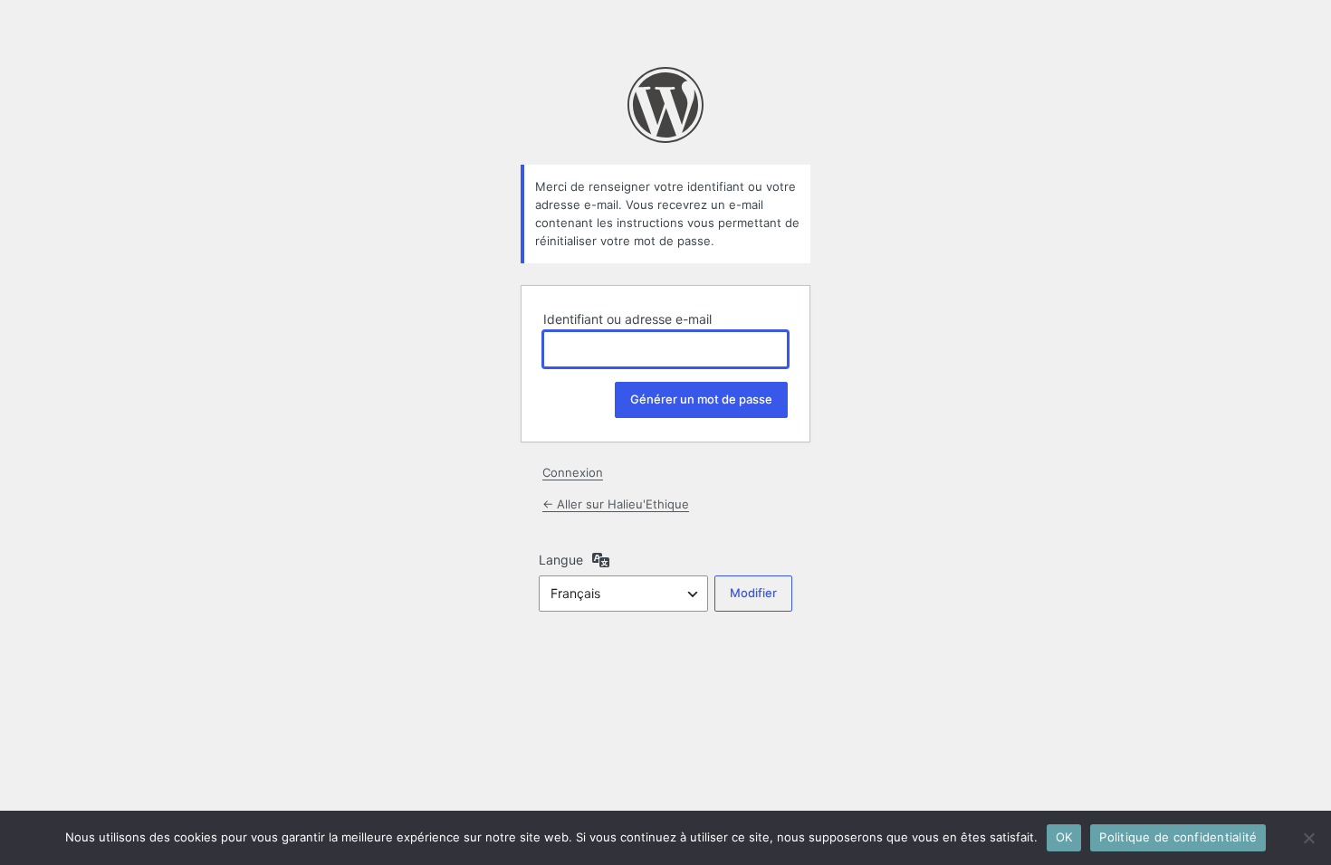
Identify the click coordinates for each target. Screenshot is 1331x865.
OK (1064, 837)
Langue (561, 559)
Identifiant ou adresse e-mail (627, 319)
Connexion (572, 472)
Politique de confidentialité (1178, 837)
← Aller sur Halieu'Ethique (615, 504)
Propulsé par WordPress (665, 105)
